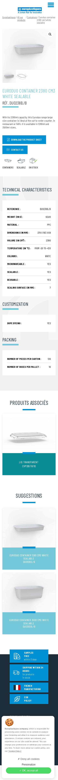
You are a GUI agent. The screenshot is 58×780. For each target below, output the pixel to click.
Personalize (28, 764)
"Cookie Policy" (14, 751)
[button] (50, 34)
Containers (32, 17)
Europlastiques (8, 17)
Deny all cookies (29, 759)
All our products (21, 18)
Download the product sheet (26, 139)
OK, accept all (29, 770)
